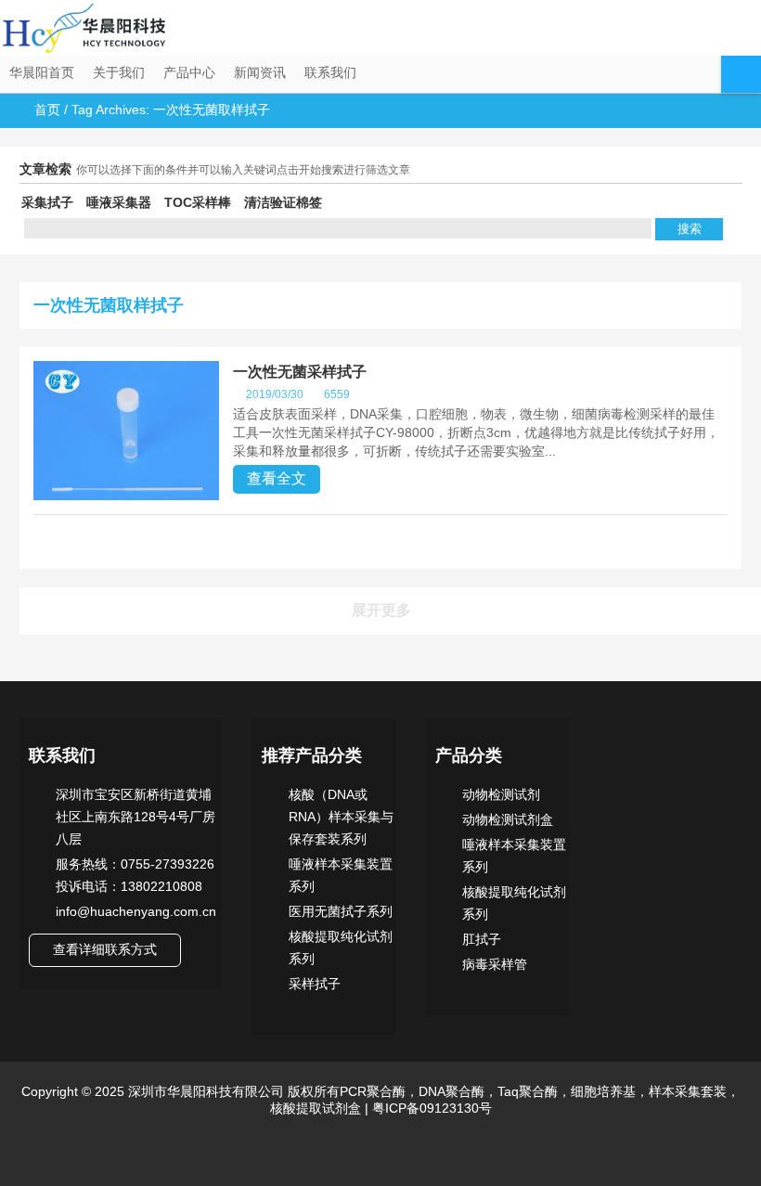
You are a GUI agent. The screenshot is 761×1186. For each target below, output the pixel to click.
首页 (47, 109)
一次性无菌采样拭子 (300, 372)
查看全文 (276, 478)
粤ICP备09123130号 (430, 1108)
